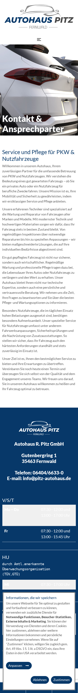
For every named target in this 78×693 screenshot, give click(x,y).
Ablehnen (40, 680)
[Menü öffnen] (39, 40)
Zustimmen (61, 680)
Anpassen (15, 665)
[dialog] (39, 641)
